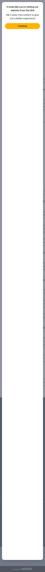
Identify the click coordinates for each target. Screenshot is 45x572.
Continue (22, 26)
